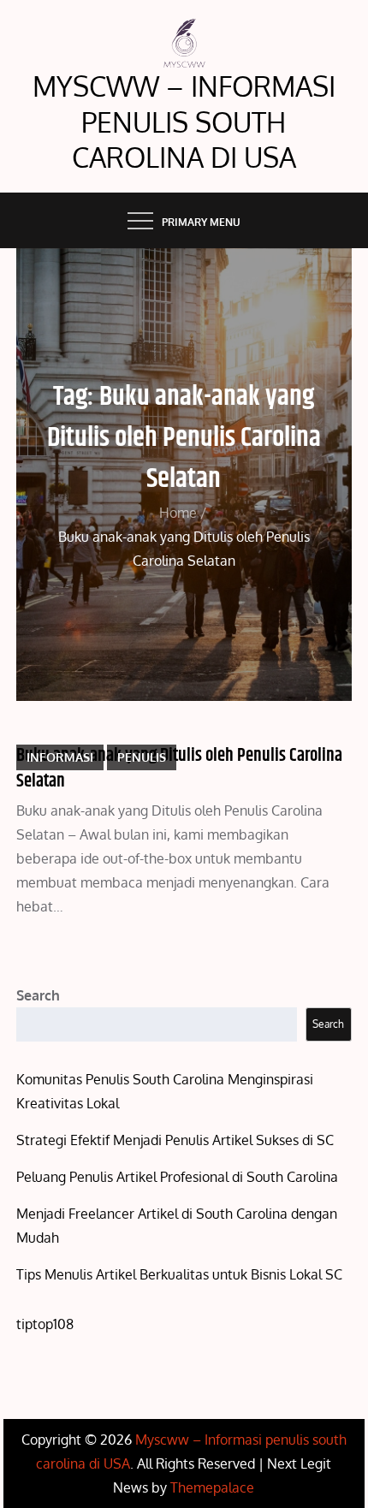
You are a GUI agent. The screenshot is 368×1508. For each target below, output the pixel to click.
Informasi (60, 757)
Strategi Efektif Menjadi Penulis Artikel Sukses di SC (175, 1140)
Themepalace (212, 1487)
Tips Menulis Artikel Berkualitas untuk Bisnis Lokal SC (179, 1274)
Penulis (141, 757)
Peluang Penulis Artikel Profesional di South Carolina (177, 1176)
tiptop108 (45, 1324)
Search (38, 995)
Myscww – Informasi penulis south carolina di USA (184, 121)
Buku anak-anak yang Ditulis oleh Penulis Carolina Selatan (179, 768)
